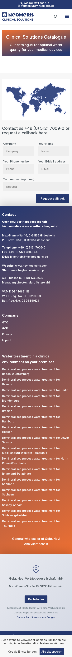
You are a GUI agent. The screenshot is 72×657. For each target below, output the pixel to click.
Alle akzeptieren (51, 651)
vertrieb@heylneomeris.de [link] (30, 256)
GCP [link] (5, 328)
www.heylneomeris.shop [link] (27, 270)
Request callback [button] (53, 198)
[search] (55, 14)
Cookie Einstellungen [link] (22, 651)
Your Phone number (16, 161)
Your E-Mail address (52, 161)
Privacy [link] (7, 334)
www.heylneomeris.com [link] (31, 265)
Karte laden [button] (36, 599)
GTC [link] (5, 322)
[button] (67, 19)
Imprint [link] (6, 340)
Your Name (45, 143)
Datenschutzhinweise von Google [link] (36, 617)
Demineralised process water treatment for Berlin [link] (35, 390)
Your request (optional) (18, 179)
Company (9, 143)
